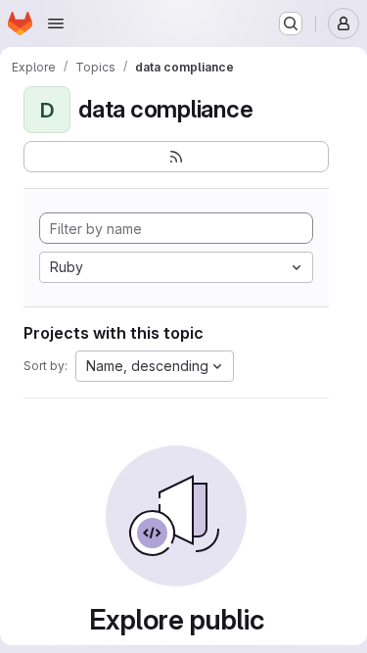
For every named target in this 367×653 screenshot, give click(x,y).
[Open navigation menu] (55, 23)
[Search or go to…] (290, 23)
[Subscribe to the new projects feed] (176, 156)
